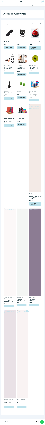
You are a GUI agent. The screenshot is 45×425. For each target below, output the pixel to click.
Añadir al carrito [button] (9, 47)
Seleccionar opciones (33, 48)
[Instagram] (40, 421)
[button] (42, 422)
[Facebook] (36, 421)
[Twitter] (38, 421)
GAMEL (22, 2)
